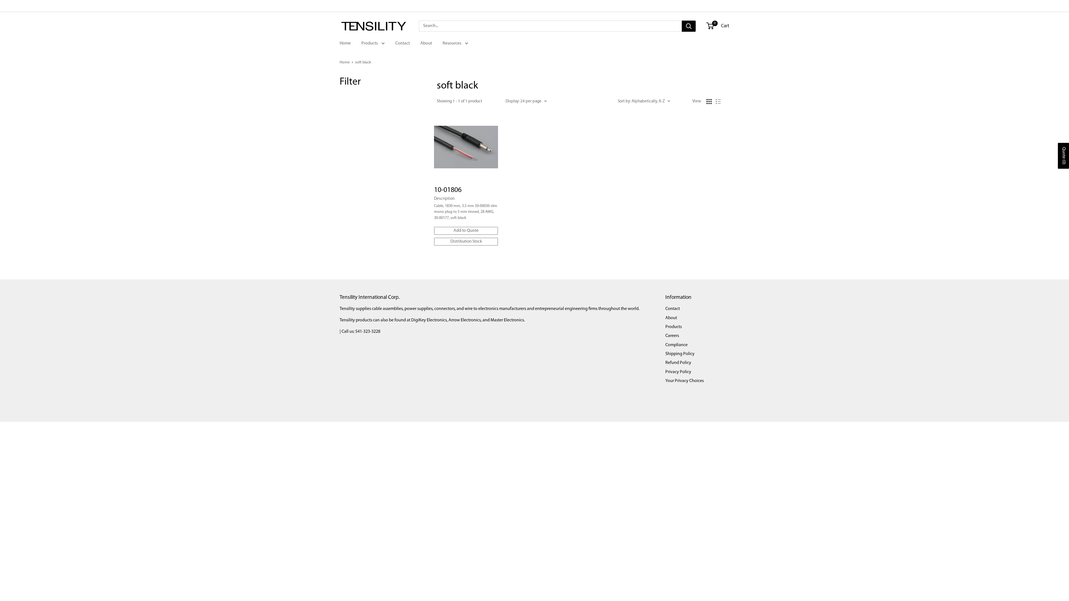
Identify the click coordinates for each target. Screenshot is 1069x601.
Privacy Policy (678, 372)
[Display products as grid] (709, 101)
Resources (452, 43)
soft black (363, 62)
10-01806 (448, 190)
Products (370, 43)
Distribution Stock (466, 242)
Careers (672, 336)
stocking (357, 104)
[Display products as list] (718, 101)
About (426, 43)
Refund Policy (678, 363)
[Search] (689, 26)
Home (345, 43)
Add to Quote (466, 230)
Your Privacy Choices (684, 381)
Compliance (676, 345)
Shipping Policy (680, 354)
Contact (402, 43)
